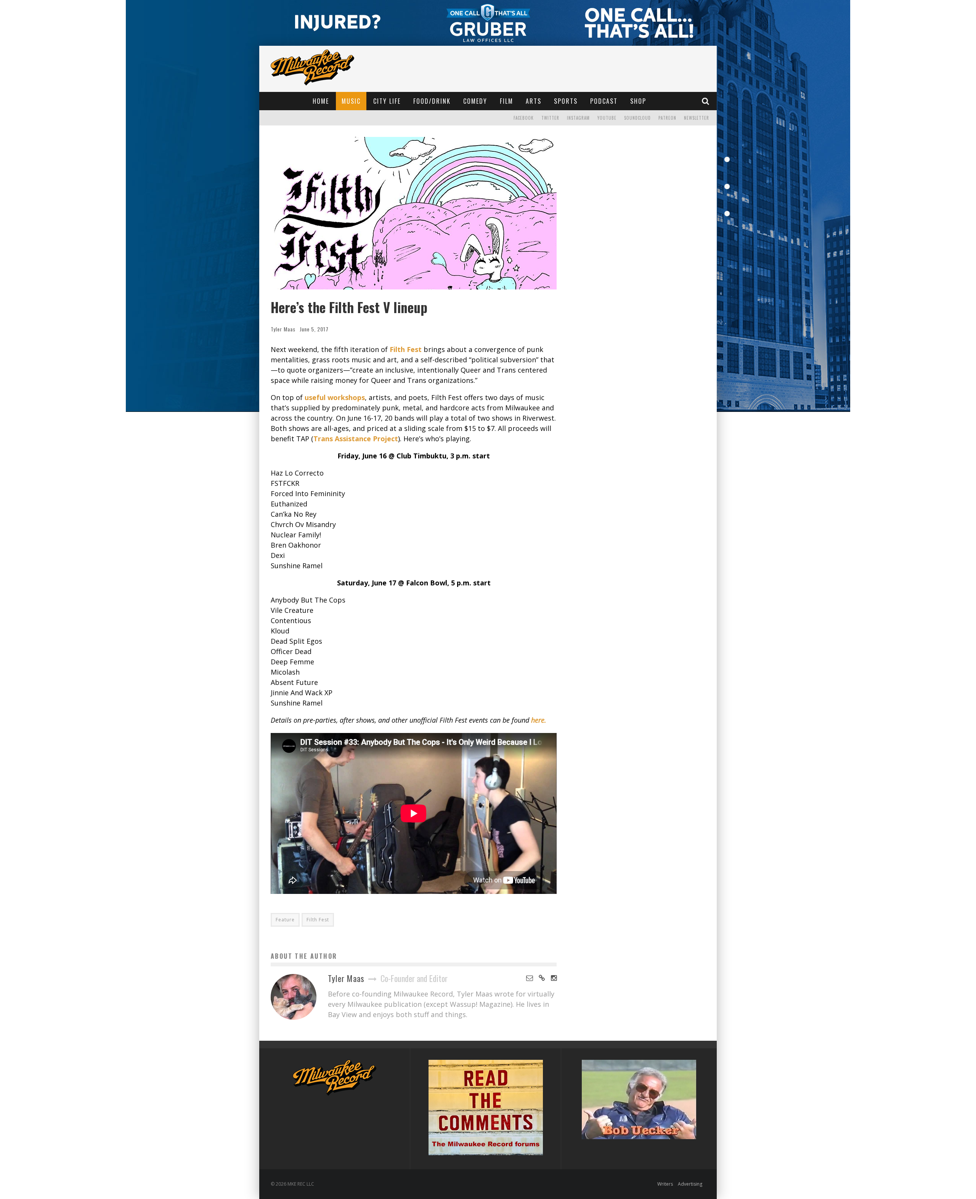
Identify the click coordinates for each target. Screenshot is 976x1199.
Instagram (578, 118)
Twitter (550, 118)
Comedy (475, 101)
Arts (533, 101)
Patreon (667, 118)
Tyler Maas (283, 329)
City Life (387, 101)
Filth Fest (318, 919)
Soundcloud (637, 118)
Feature (285, 919)
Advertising (690, 1184)
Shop (638, 101)
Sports (566, 101)
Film (506, 101)
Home (321, 101)
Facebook (524, 118)
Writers (665, 1184)
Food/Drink (432, 101)
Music (351, 101)
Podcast (604, 101)
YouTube (606, 118)
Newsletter (696, 118)
